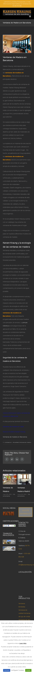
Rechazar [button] (6, 670)
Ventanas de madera (25, 442)
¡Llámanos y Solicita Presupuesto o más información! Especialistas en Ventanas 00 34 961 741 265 (17, 4)
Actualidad (16, 442)
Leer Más (22, 643)
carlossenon (8, 442)
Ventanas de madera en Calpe (13, 426)
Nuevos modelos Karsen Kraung (14, 432)
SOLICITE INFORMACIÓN (25, 512)
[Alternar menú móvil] (30, 16)
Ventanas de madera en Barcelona (15, 437)
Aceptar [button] (28, 670)
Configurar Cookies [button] (17, 670)
